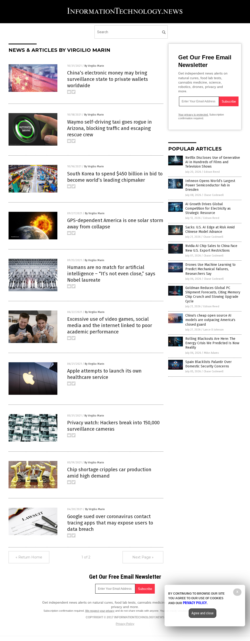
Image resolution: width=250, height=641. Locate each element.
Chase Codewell (214, 195)
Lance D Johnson (213, 329)
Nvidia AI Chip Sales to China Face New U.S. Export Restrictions (211, 248)
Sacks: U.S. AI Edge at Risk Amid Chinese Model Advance (210, 229)
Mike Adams (211, 352)
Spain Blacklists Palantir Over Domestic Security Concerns (208, 364)
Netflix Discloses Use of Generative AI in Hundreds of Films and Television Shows (212, 162)
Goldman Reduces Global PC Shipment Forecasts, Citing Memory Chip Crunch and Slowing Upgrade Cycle (212, 294)
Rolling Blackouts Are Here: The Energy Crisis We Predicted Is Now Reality (212, 343)
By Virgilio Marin (94, 65)
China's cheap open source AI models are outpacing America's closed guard (210, 319)
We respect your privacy (100, 610)
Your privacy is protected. (193, 114)
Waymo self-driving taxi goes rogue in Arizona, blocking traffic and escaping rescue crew (109, 128)
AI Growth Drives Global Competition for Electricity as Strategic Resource (208, 208)
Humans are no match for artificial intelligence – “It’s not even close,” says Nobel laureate (111, 273)
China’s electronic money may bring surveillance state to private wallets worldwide (107, 79)
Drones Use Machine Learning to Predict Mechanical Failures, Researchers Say (210, 269)
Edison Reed (212, 171)
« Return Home (29, 557)
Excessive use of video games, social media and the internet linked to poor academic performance (109, 325)
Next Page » (143, 557)
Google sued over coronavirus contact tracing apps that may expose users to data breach (110, 522)
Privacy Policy (125, 624)
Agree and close (202, 613)
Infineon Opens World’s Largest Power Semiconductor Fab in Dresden (210, 185)
